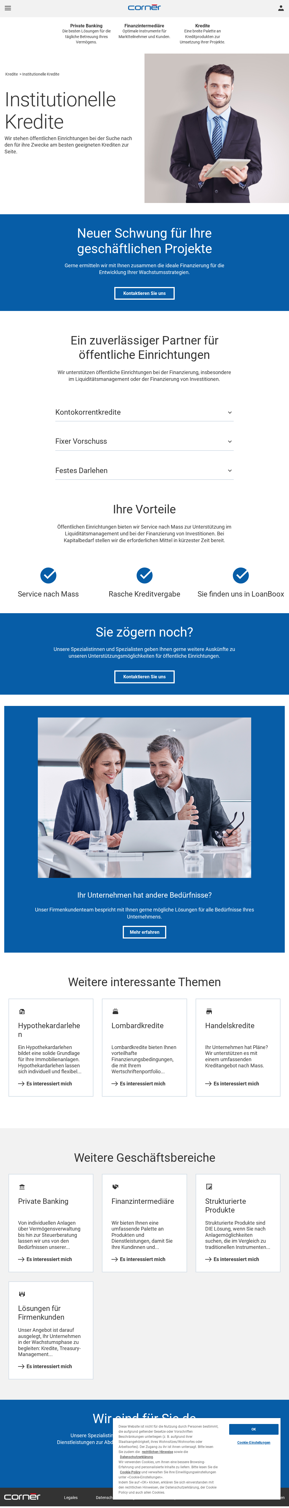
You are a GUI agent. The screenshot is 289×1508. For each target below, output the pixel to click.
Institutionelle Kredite (40, 74)
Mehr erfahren (144, 932)
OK (253, 1429)
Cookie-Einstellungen (253, 1443)
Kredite (11, 74)
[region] (197, 1459)
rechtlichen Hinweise (157, 1452)
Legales (71, 1497)
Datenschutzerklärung (136, 1457)
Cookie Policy (130, 1472)
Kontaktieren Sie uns (144, 293)
